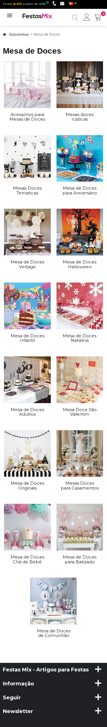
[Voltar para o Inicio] (4, 36)
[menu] (86, 17)
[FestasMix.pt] (37, 15)
